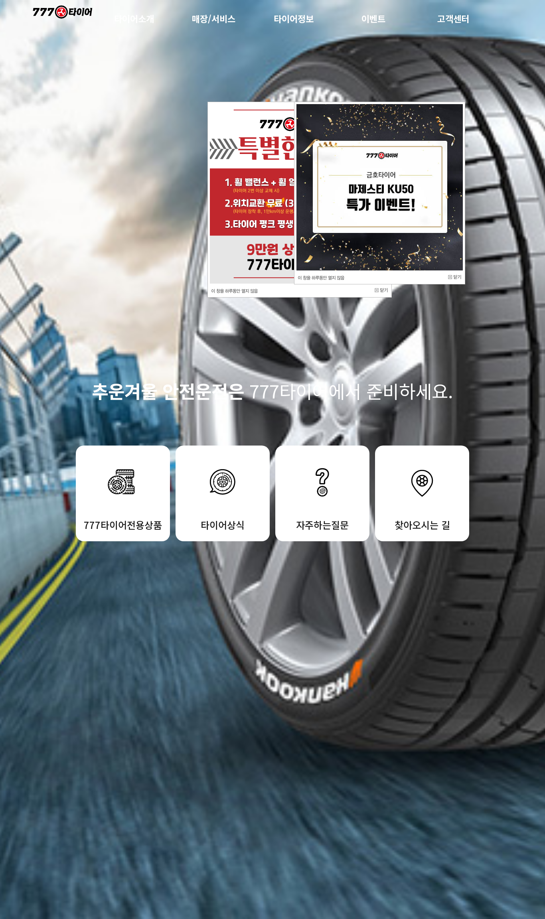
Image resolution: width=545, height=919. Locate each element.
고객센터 (453, 18)
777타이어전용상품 (123, 525)
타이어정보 (294, 18)
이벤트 (373, 18)
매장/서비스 (213, 18)
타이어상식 (223, 525)
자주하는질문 (322, 525)
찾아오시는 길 (422, 525)
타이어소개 (134, 18)
